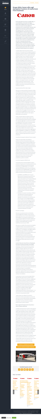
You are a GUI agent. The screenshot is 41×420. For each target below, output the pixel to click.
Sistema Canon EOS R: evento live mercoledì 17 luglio (15, 377)
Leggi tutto (3, 417)
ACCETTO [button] (14, 417)
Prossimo (36, 2)
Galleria (15, 379)
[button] (13, 392)
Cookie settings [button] (8, 417)
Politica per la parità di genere (27, 413)
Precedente (32, 2)
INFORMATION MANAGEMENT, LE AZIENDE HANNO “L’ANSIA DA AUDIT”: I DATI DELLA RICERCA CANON (22, 377)
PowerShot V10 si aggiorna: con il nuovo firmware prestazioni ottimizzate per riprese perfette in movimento (36, 377)
